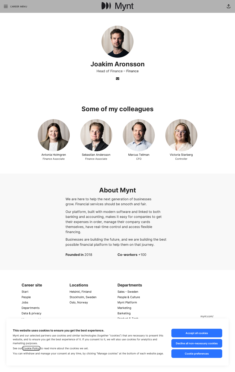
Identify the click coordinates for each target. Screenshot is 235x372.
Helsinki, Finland (80, 291)
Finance (132, 71)
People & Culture (129, 297)
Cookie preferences (197, 353)
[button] (228, 6)
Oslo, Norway (79, 302)
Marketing (124, 308)
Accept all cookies (197, 333)
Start (25, 291)
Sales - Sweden (128, 291)
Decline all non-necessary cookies (197, 343)
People (26, 297)
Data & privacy (31, 313)
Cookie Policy (31, 348)
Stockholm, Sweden (83, 297)
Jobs (25, 302)
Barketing (124, 313)
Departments (30, 308)
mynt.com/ (206, 316)
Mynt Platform (127, 302)
